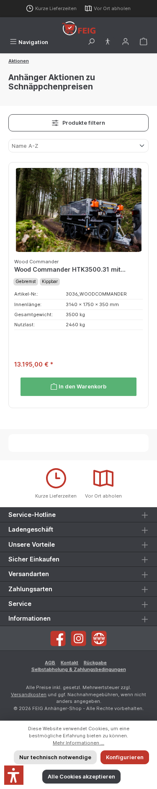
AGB (50, 663)
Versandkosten (28, 694)
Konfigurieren (125, 757)
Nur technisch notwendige (55, 757)
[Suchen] (91, 42)
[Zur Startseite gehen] (78, 28)
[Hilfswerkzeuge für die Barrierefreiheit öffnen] (107, 42)
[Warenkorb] (143, 42)
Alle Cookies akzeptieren (81, 776)
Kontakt (69, 663)
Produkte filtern (83, 123)
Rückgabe (95, 663)
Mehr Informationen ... (78, 743)
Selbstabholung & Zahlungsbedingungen (78, 669)
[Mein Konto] (125, 42)
